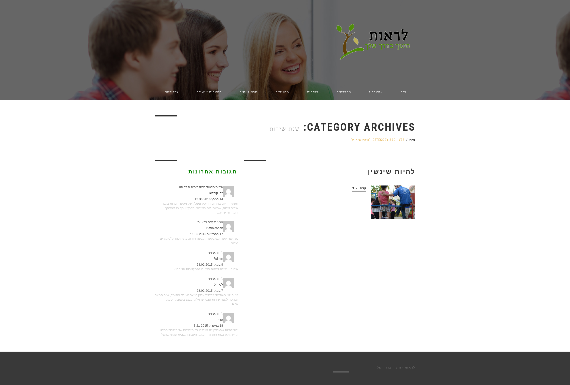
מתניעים (282, 92)
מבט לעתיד (248, 92)
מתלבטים (343, 92)
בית (403, 92)
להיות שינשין (391, 171)
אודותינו (376, 92)
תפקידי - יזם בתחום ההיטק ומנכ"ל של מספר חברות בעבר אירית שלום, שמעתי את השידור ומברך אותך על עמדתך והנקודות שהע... (200, 208)
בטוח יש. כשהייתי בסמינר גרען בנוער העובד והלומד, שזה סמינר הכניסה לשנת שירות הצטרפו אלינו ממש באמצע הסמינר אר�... (196, 299)
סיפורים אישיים (209, 92)
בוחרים (312, 92)
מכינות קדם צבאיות (210, 222)
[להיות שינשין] (393, 202)
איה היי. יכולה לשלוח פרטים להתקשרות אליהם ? (206, 269)
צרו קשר (172, 92)
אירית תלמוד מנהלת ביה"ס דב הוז (201, 187)
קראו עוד (359, 188)
